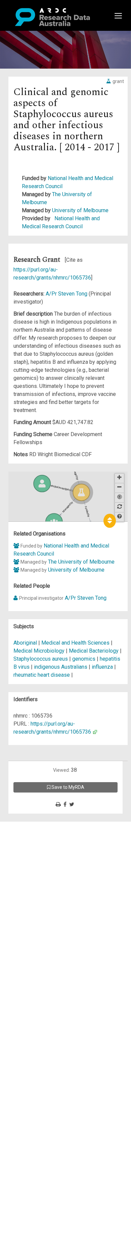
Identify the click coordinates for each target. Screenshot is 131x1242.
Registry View (37, 874)
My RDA (30, 833)
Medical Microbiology (39, 651)
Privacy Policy (37, 894)
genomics (83, 659)
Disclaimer (33, 849)
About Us (31, 825)
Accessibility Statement (49, 902)
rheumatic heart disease (41, 675)
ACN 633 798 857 (21, 914)
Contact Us (33, 841)
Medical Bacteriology (94, 651)
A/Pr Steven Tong (67, 294)
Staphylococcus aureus (40, 659)
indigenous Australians (60, 667)
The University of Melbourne (81, 562)
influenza (102, 667)
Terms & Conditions (44, 886)
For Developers (39, 857)
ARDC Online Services (47, 865)
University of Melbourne (80, 210)
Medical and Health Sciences (76, 643)
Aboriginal (25, 643)
